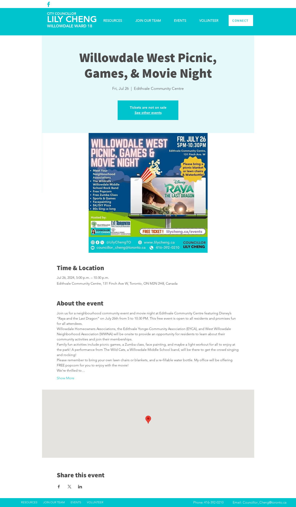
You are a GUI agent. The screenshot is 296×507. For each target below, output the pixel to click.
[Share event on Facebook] (59, 486)
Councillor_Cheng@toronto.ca (264, 502)
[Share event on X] (69, 486)
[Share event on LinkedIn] (80, 486)
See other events (148, 113)
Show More (65, 378)
